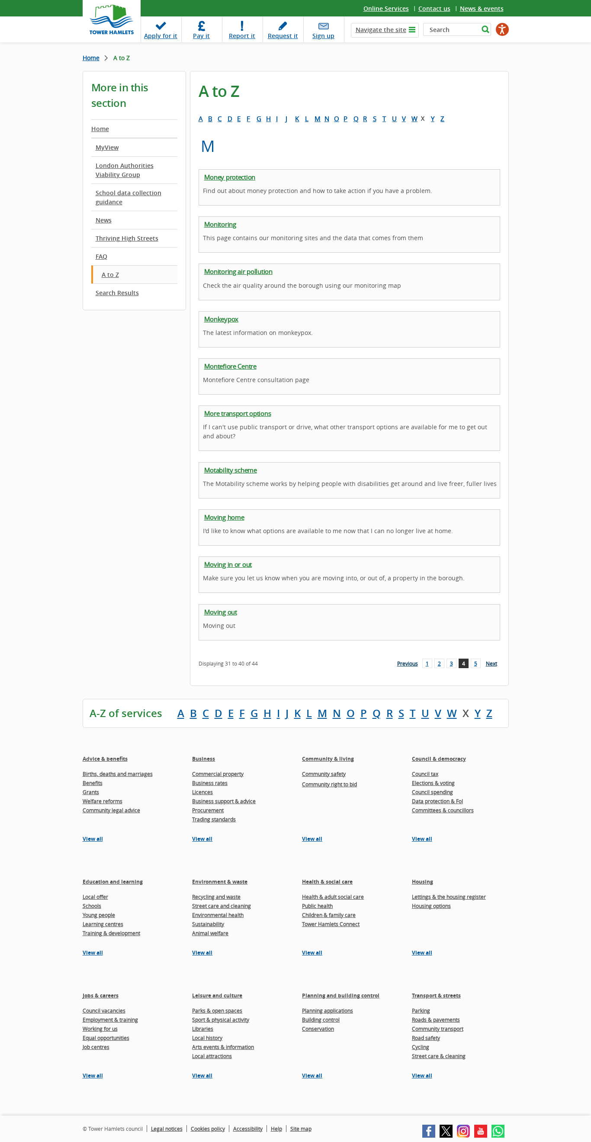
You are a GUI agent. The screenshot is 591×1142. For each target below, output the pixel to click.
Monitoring (220, 224)
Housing (422, 881)
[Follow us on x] (446, 1131)
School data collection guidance (128, 197)
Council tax (425, 773)
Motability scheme (230, 470)
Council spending (432, 791)
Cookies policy (208, 1128)
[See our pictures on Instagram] (463, 1131)
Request (283, 36)
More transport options (237, 413)
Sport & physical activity (220, 1019)
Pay (201, 36)
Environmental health (218, 914)
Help (276, 1128)
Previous (407, 663)
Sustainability (208, 923)
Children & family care (329, 914)
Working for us (100, 1028)
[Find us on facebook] (428, 1131)
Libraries (202, 1028)
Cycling (420, 1046)
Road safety (426, 1037)
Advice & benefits (105, 758)
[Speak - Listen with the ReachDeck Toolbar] (502, 29)
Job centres (96, 1046)
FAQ (101, 256)
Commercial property (218, 773)
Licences (202, 791)
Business (203, 758)
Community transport (437, 1028)
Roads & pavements (436, 1019)
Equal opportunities (106, 1037)
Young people (99, 914)
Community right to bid (329, 784)
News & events (482, 8)
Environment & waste (219, 881)
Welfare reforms (102, 801)
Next (491, 663)
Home (91, 58)
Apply (160, 36)
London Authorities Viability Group (125, 170)
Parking (421, 1010)
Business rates (210, 782)
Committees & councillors (443, 810)
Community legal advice (111, 810)
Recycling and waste (216, 896)
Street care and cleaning (221, 905)
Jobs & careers (101, 995)
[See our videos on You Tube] (480, 1131)
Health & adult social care (333, 896)
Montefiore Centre (230, 366)
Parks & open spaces (217, 1010)
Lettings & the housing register (449, 896)
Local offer (95, 896)
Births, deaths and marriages (118, 773)
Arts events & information (223, 1046)
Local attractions (212, 1055)
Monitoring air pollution (238, 271)
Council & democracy (439, 758)
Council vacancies (104, 1010)
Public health (317, 905)
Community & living (328, 758)
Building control (321, 1019)
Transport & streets (436, 995)
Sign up (323, 36)
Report (242, 36)
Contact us (434, 8)
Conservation (318, 1028)
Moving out (220, 612)
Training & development (111, 933)
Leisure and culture (217, 995)
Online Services (386, 8)
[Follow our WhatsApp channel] (497, 1131)
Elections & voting (433, 782)
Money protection (230, 177)
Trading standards (214, 819)
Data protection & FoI (437, 801)
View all (93, 839)
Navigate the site (381, 30)
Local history (207, 1037)
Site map (301, 1128)
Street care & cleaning (439, 1055)
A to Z (110, 274)
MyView (107, 147)
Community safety (324, 773)
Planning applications (327, 1010)
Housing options (431, 905)
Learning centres (103, 923)
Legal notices (167, 1128)
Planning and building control (340, 995)
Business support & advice (224, 801)
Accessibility (248, 1128)
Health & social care (327, 881)
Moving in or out (228, 564)
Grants (91, 791)
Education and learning (113, 881)
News (104, 220)
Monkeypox (221, 319)
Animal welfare (210, 933)
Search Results (117, 293)
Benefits (93, 782)
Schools (92, 905)
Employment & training (110, 1019)
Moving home (224, 517)
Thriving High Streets (127, 238)
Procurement (208, 810)
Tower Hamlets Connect (331, 923)
